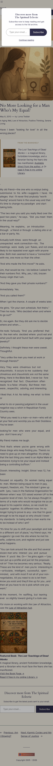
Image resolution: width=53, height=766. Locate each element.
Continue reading (26, 40)
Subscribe (38, 32)
